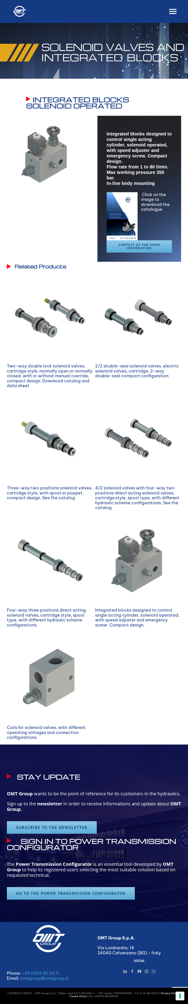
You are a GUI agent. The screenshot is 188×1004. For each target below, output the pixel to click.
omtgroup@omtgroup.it (44, 978)
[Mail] (153, 971)
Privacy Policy (170, 993)
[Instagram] (146, 971)
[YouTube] (139, 971)
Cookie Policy (78, 996)
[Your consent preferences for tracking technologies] (180, 996)
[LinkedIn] (125, 971)
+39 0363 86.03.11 (40, 973)
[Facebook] (132, 971)
